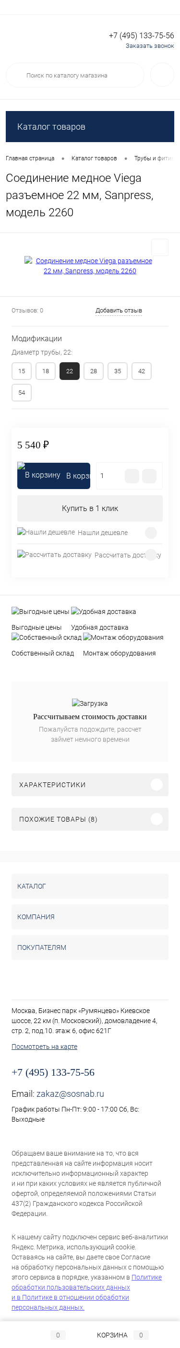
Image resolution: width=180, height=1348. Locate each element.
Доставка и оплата (61, 7)
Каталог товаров (51, 127)
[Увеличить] (90, 266)
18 (45, 371)
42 (141, 371)
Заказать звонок (150, 45)
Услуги (15, 7)
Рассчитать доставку (128, 555)
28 (93, 371)
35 (117, 371)
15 (21, 371)
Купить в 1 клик (90, 508)
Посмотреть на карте (44, 1046)
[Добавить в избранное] (159, 247)
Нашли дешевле (103, 532)
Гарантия (110, 7)
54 (21, 392)
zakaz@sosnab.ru (70, 1094)
